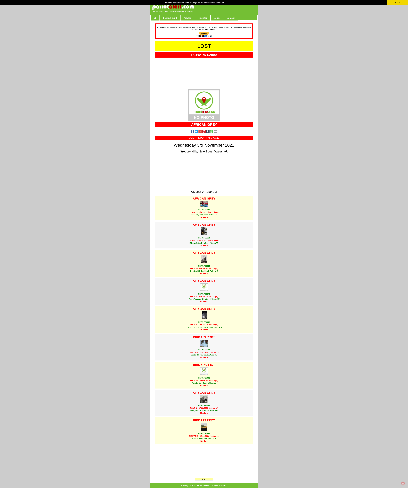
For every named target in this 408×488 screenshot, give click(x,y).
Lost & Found (170, 18)
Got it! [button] (397, 3)
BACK (204, 479)
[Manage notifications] (403, 483)
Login (217, 18)
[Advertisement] (231, 7)
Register (202, 18)
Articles (187, 18)
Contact (230, 18)
